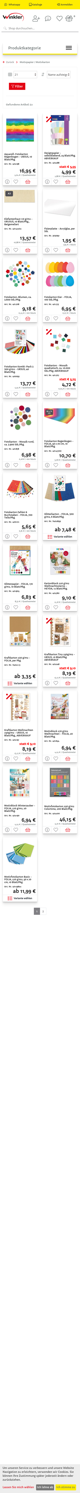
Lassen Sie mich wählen (18, 1487)
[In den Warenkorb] (28, 181)
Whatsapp (14, 4)
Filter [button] (18, 86)
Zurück (10, 62)
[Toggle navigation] (68, 47)
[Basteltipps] (48, 18)
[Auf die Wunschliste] (15, 181)
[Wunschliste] (59, 18)
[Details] (7, 181)
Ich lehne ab (45, 1487)
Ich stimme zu (65, 1487)
